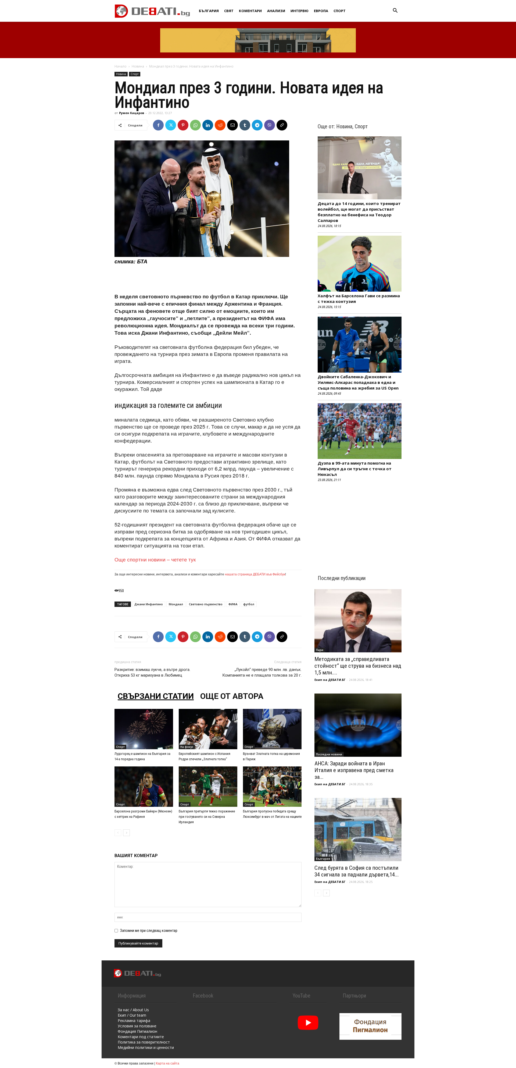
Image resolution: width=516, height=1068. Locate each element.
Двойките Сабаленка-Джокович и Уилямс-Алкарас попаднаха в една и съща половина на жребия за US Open (358, 382)
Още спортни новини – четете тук (155, 559)
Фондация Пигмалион (137, 1031)
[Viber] (269, 125)
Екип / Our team (132, 1015)
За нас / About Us (133, 1009)
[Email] (232, 125)
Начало (120, 66)
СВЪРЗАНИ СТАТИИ (156, 696)
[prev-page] (117, 832)
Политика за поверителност (144, 1042)
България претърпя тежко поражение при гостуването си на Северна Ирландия (207, 816)
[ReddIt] (220, 125)
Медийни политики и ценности (146, 1047)
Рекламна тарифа (134, 1020)
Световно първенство (206, 604)
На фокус (186, 747)
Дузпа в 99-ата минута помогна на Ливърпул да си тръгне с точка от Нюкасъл (355, 468)
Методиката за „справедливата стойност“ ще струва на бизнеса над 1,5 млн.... (357, 666)
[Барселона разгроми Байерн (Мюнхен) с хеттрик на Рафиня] (143, 786)
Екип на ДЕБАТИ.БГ (329, 680)
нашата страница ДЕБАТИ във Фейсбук (255, 574)
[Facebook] (158, 125)
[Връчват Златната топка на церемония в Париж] (272, 729)
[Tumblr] (244, 125)
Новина (138, 66)
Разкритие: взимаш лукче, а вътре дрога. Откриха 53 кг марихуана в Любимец (152, 672)
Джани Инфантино (148, 604)
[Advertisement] (208, 279)
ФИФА (232, 604)
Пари (319, 650)
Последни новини (329, 754)
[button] (395, 11)
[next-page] (126, 832)
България (209, 10)
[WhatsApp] (195, 125)
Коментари (250, 10)
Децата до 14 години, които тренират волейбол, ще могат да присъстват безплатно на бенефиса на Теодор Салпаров (359, 212)
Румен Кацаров (131, 113)
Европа (321, 10)
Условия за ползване (137, 1025)
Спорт (340, 10)
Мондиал (176, 604)
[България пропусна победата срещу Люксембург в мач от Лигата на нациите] (272, 786)
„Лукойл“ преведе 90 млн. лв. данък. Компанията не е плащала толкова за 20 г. (262, 672)
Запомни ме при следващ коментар (148, 930)
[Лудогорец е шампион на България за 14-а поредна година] (143, 729)
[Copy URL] (282, 125)
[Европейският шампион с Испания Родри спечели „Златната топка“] (208, 729)
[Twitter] (170, 125)
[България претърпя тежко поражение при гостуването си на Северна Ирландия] (208, 786)
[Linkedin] (207, 125)
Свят (229, 10)
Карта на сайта (167, 1063)
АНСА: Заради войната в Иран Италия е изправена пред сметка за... (353, 770)
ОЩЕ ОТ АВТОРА (231, 696)
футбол (248, 604)
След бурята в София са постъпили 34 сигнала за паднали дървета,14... (356, 871)
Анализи (276, 10)
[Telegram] (257, 125)
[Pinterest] (183, 125)
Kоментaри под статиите (141, 1036)
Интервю (300, 10)
